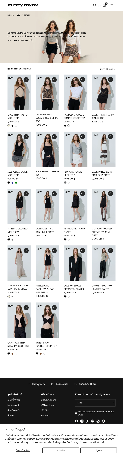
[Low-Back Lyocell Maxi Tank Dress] (19, 263)
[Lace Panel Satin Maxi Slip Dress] (104, 149)
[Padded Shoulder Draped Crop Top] (75, 92)
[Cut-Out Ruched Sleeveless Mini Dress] (104, 206)
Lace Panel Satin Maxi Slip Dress (102, 173)
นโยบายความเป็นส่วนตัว (92, 442)
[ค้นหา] (94, 5)
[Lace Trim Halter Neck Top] (19, 92)
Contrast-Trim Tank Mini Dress (45, 230)
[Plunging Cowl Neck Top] (75, 149)
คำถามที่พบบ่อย (14, 399)
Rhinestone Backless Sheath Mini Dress (45, 289)
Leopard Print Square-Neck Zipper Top (47, 118)
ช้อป (18, 15)
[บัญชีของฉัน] (99, 5)
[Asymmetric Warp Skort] (75, 206)
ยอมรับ (61, 450)
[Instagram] (82, 421)
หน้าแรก (11, 15)
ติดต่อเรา (45, 415)
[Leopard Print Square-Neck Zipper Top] (47, 92)
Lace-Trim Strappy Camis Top (103, 116)
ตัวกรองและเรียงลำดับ (21, 69)
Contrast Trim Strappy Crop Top (18, 344)
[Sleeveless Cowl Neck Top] (19, 149)
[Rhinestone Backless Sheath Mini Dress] (47, 263)
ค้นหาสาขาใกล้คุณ (48, 399)
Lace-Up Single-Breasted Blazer (74, 287)
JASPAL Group (47, 405)
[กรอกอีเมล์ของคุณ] (113, 403)
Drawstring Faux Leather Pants (102, 287)
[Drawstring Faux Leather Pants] (104, 263)
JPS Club (45, 410)
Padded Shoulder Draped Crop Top (74, 116)
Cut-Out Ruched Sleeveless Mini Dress (102, 232)
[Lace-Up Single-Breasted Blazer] (75, 263)
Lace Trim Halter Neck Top (18, 116)
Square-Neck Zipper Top (47, 173)
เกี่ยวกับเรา (47, 394)
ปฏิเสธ (98, 450)
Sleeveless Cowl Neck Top (17, 173)
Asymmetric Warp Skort (74, 230)
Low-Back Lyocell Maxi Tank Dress (19, 287)
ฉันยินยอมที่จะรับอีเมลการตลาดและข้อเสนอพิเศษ (96, 413)
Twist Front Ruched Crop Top (46, 344)
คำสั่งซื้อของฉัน (14, 410)
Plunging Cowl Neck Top (73, 173)
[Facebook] (76, 421)
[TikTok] (87, 421)
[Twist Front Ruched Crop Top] (47, 320)
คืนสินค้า (11, 415)
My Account (13, 405)
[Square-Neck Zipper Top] (47, 149)
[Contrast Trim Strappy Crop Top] (19, 320)
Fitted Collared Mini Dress (18, 230)
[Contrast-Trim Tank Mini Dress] (47, 206)
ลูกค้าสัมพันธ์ (15, 394)
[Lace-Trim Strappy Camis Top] (104, 92)
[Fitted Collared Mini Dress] (19, 206)
